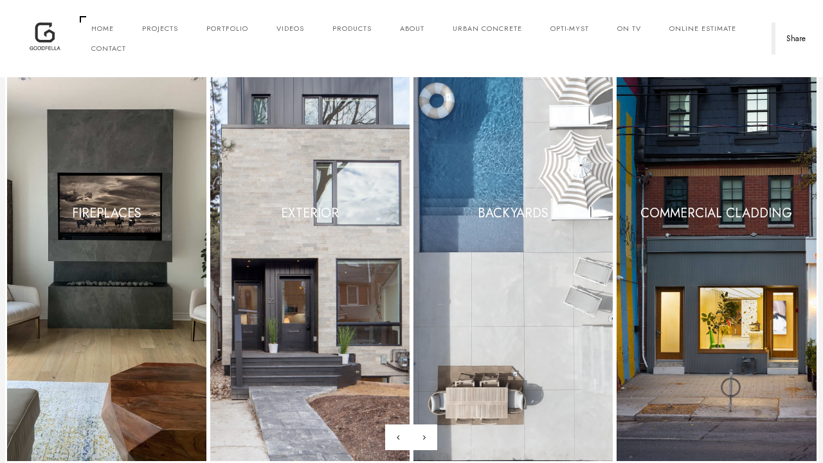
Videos (290, 28)
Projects (160, 28)
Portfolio (227, 28)
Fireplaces (106, 213)
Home (102, 28)
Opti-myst (569, 28)
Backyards (513, 213)
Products (352, 28)
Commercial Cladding (716, 213)
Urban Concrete (487, 28)
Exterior (310, 213)
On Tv (629, 28)
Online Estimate (702, 28)
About (412, 28)
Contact (108, 48)
